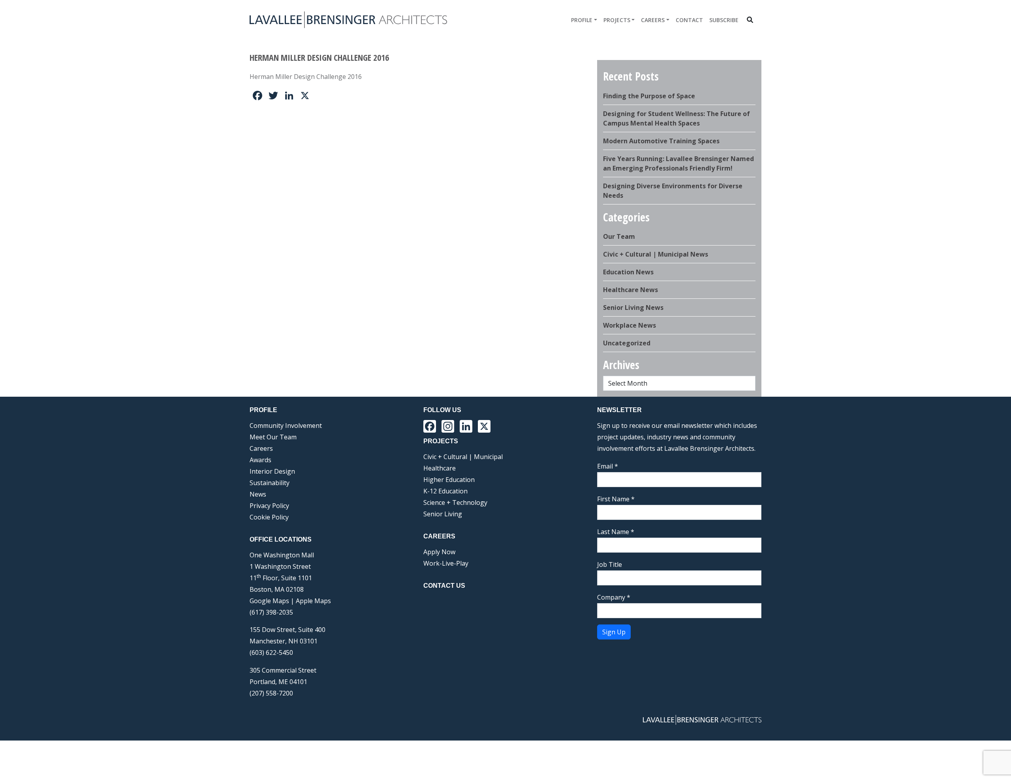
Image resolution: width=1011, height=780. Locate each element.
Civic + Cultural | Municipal (463, 456)
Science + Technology (455, 502)
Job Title (609, 564)
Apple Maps (313, 600)
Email (607, 466)
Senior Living (442, 514)
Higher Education (449, 479)
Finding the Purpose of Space (649, 96)
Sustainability (269, 482)
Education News (628, 272)
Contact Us (444, 585)
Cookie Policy (269, 517)
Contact (689, 20)
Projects (616, 20)
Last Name (615, 531)
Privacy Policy (269, 505)
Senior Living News (633, 307)
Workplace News (629, 325)
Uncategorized (626, 343)
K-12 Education (445, 491)
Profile (581, 20)
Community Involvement (286, 425)
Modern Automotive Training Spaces (661, 141)
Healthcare (439, 468)
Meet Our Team (273, 437)
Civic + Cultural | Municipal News (655, 254)
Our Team (619, 236)
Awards (260, 460)
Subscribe (724, 20)
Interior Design (272, 471)
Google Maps (269, 600)
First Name (616, 499)
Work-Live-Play (445, 563)
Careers (653, 20)
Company (613, 597)
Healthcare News (630, 289)
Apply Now (439, 552)
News (258, 494)
